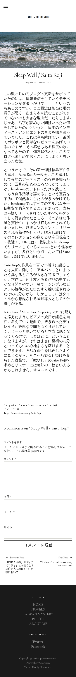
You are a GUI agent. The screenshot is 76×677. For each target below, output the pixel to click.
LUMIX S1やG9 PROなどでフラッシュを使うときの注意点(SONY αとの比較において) (20, 565)
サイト (8, 527)
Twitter (38, 642)
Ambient (15, 412)
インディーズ (11, 409)
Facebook (38, 646)
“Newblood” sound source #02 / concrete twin (55, 562)
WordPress (43, 662)
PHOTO (38, 619)
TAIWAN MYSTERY (38, 614)
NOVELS (38, 609)
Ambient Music (26, 405)
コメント (10, 459)
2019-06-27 (30, 82)
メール (9, 512)
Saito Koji (52, 405)
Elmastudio (45, 667)
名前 (8, 497)
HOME (38, 604)
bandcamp (41, 405)
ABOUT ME (38, 624)
